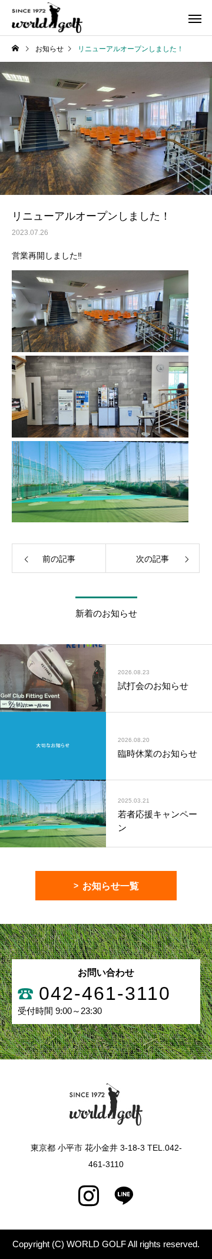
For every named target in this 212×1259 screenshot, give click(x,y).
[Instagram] (88, 1196)
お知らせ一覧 (110, 886)
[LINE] (123, 1196)
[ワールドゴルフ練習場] (47, 17)
